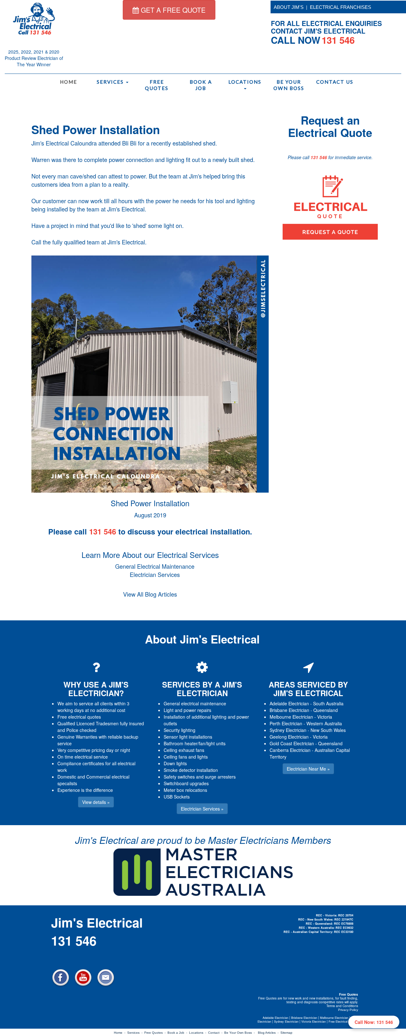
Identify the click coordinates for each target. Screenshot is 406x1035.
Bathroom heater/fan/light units (195, 743)
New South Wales (328, 730)
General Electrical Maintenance (154, 566)
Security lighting (179, 730)
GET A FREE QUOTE (172, 10)
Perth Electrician (286, 723)
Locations (244, 82)
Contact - (216, 1032)
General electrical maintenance (195, 703)
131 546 (319, 157)
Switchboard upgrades (186, 783)
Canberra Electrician (290, 750)
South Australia (328, 703)
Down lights (175, 763)
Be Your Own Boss (288, 85)
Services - (135, 1032)
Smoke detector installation (191, 770)
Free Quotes (156, 85)
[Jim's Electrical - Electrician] (34, 18)
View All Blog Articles (150, 594)
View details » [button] (96, 802)
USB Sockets (177, 796)
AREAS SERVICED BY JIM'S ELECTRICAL (308, 688)
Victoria (324, 717)
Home (68, 82)
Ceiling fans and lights (186, 757)
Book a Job (201, 85)
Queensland (325, 710)
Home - (120, 1032)
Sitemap (286, 1032)
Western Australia (324, 723)
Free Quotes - (155, 1032)
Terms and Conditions (342, 1006)
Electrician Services (155, 574)
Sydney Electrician (288, 730)
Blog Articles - (269, 1032)
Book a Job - (178, 1032)
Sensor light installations (188, 737)
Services (111, 82)
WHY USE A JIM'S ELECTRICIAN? (95, 688)
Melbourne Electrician (291, 717)
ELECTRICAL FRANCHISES (340, 7)
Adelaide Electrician (289, 703)
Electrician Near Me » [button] (308, 769)
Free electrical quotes (79, 717)
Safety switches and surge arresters (200, 776)
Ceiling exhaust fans (184, 750)
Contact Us (334, 82)
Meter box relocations (185, 790)
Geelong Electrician (289, 737)
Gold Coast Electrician (292, 743)
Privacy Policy (348, 1010)
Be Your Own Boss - (240, 1032)
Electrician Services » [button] (202, 808)
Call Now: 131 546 (374, 1022)
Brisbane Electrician (289, 710)
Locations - (198, 1032)
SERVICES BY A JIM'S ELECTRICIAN (202, 688)
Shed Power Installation (95, 129)
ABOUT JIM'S (289, 7)
